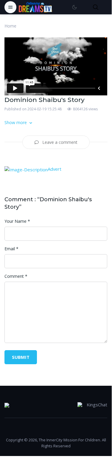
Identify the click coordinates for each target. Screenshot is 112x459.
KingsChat (97, 405)
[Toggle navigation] (10, 7)
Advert (54, 169)
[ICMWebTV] (35, 7)
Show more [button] (16, 122)
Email (11, 248)
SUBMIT (20, 357)
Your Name (17, 221)
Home (10, 26)
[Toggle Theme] (74, 7)
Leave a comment (59, 142)
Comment (15, 276)
